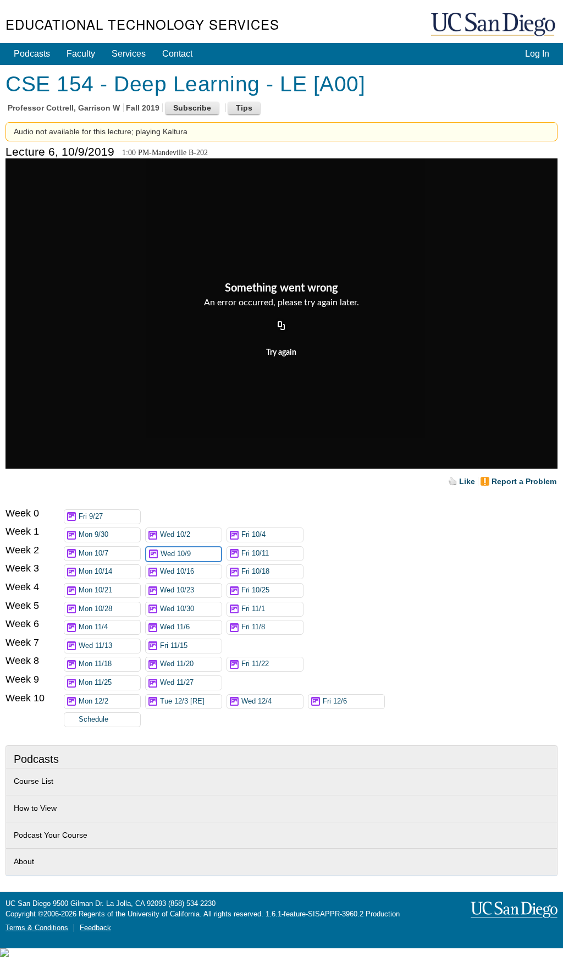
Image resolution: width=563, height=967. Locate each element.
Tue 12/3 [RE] (182, 701)
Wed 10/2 (175, 535)
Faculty (81, 53)
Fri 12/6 (335, 701)
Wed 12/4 (256, 701)
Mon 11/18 (95, 664)
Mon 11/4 (93, 627)
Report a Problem (524, 481)
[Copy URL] (281, 326)
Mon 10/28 (95, 609)
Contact (177, 53)
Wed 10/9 (176, 554)
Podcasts (32, 53)
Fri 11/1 (253, 609)
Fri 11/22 (255, 664)
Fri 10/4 (253, 535)
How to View (35, 808)
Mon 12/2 (93, 701)
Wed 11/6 (175, 627)
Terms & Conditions (36, 928)
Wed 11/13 (95, 646)
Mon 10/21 (95, 590)
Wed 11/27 (177, 682)
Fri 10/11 (255, 553)
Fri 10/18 (255, 571)
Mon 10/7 (93, 553)
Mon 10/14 (95, 571)
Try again (281, 352)
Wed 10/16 (177, 571)
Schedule (93, 719)
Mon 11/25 (95, 682)
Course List (33, 781)
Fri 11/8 (253, 627)
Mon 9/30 (93, 535)
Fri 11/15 (173, 646)
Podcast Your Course (50, 835)
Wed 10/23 (177, 590)
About (24, 861)
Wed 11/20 (177, 664)
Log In (537, 53)
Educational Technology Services (142, 24)
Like (467, 481)
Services (129, 53)
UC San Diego (494, 25)
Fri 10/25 (255, 590)
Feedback (95, 928)
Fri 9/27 (91, 516)
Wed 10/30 (177, 609)
